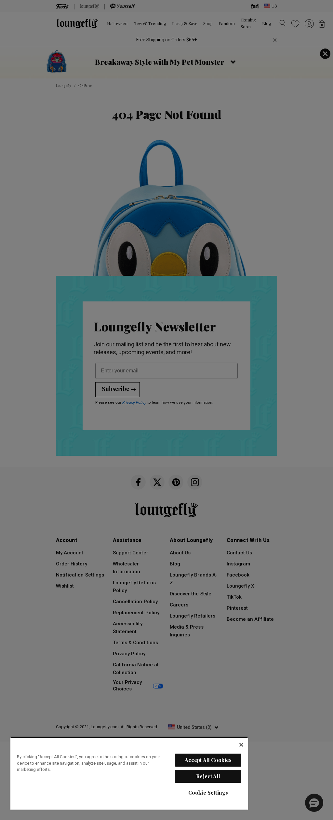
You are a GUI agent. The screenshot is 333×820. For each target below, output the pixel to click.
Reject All (208, 776)
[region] (129, 773)
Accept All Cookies (208, 760)
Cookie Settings (208, 792)
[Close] (241, 745)
